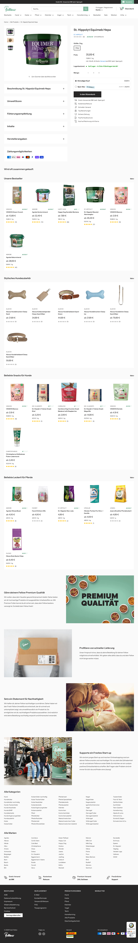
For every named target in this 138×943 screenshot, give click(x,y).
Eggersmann (35, 857)
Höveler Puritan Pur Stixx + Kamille (93, 512)
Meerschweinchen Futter (67, 821)
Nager (88, 797)
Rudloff (88, 862)
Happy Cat (62, 841)
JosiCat (61, 854)
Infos (122, 15)
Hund (17, 15)
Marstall (61, 868)
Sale (105, 15)
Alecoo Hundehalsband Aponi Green (68, 313)
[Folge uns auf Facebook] (39, 933)
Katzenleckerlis (36, 805)
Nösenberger (90, 846)
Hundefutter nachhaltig (12, 802)
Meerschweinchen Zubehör (68, 824)
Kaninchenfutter (64, 813)
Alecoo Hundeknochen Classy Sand (16, 313)
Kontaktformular (40, 898)
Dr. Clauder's (37, 406)
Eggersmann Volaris (38, 860)
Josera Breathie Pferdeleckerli (120, 511)
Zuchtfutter (117, 805)
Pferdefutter (35, 816)
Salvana (88, 865)
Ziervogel (89, 810)
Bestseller (97, 15)
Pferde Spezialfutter (65, 799)
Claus (33, 849)
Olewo (8, 553)
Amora (6, 849)
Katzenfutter (8, 824)
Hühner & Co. (117, 816)
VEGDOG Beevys (116, 212)
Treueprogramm (40, 908)
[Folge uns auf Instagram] (43, 933)
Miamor (88, 838)
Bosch (6, 862)
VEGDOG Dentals (116, 409)
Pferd (37, 15)
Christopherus (11, 451)
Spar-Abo (86, 87)
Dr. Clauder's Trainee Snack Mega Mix (93, 410)
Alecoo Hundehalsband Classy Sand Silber (16, 356)
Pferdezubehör (63, 805)
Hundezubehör (9, 818)
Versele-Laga (117, 851)
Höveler (87, 508)
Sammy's (89, 868)
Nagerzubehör (90, 802)
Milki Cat (89, 841)
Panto (88, 851)
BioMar (6, 857)
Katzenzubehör (36, 810)
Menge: (76, 73)
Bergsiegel (7, 854)
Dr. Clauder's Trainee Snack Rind (41, 410)
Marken (114, 15)
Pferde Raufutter (36, 818)
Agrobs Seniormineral (40, 212)
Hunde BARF (8, 810)
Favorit (34, 508)
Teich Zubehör (118, 808)
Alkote (6, 843)
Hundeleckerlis (9, 813)
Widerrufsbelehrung (11, 905)
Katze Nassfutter (36, 802)
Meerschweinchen (65, 818)
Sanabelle (116, 838)
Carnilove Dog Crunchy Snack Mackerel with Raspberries (68, 410)
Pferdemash (63, 797)
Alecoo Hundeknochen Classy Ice (94, 313)
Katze (27, 15)
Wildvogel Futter (91, 821)
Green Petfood (63, 838)
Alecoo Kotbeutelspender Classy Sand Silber (41, 313)
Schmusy (116, 841)
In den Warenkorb (87, 94)
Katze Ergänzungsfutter (39, 808)
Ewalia (33, 862)
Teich (69, 15)
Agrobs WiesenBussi (13, 511)
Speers (115, 843)
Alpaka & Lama (118, 813)
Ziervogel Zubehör (92, 816)
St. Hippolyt (78, 35)
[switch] (131, 935)
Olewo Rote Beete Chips (14, 556)
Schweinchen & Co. (119, 821)
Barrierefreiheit (9, 908)
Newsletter (129, 2)
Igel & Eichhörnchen (93, 805)
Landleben (62, 862)
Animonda (7, 851)
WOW (115, 857)
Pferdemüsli (35, 821)
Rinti (87, 860)
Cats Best (34, 843)
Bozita (6, 865)
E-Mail (36, 895)
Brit (5, 868)
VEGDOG (9, 209)
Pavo (87, 854)
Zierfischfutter (118, 802)
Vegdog (115, 849)
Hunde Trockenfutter (11, 805)
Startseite (7, 15)
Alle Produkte (14, 22)
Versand (103, 61)
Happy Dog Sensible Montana (68, 212)
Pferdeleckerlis (63, 802)
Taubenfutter (117, 797)
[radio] (76, 81)
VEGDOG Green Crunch (14, 212)
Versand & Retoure (41, 901)
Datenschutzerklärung (12, 898)
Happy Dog (62, 209)
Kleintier (48, 15)
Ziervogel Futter (91, 813)
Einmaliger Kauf (84, 81)
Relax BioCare (90, 857)
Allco (5, 846)
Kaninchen (62, 810)
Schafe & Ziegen (118, 818)
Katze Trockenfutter (37, 799)
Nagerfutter (90, 799)
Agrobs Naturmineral (13, 257)
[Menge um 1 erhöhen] (99, 73)
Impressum (8, 901)
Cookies (7, 911)
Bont (5, 860)
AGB (5, 895)
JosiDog (61, 857)
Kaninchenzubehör (65, 816)
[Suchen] (85, 9)
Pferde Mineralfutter (38, 824)
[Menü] (135, 923)
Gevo (33, 868)
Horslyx (61, 846)
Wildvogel (89, 818)
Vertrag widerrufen (13, 915)
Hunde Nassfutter (10, 808)
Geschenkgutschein (72, 921)
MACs (61, 865)
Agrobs (34, 209)
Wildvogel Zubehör (92, 824)
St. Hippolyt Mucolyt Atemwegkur (91, 213)
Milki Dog (89, 843)
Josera (112, 508)
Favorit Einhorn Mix (39, 511)
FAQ (36, 905)
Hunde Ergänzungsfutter (12, 816)
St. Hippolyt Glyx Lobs (66, 511)
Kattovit (61, 860)
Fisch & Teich (117, 799)
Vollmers (116, 854)
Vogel (59, 15)
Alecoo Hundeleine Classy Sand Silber (119, 313)
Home (6, 22)
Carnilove (61, 406)
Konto (98, 10)
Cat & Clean (35, 841)
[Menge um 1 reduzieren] (88, 73)
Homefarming (82, 15)
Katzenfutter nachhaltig (39, 797)
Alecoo (9, 309)
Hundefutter (8, 799)
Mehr (132, 179)
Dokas (33, 851)
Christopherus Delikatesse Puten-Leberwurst (15, 455)
